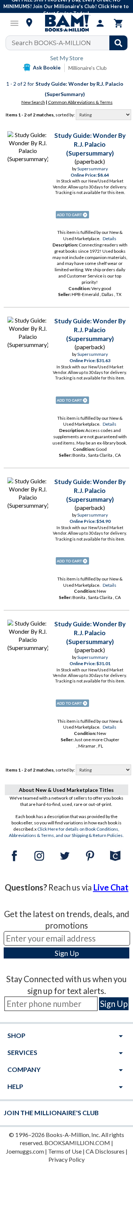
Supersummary (92, 168)
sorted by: (65, 115)
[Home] (66, 23)
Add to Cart (72, 215)
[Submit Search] (118, 42)
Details (109, 238)
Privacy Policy (66, 1159)
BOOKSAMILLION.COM (77, 1142)
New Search (33, 102)
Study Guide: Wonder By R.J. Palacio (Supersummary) (90, 144)
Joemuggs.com (25, 1151)
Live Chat (111, 887)
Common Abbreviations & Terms (80, 102)
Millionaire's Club (87, 68)
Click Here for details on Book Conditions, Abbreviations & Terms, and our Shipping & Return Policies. (66, 832)
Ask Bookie (47, 67)
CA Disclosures (105, 1151)
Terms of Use (65, 1151)
